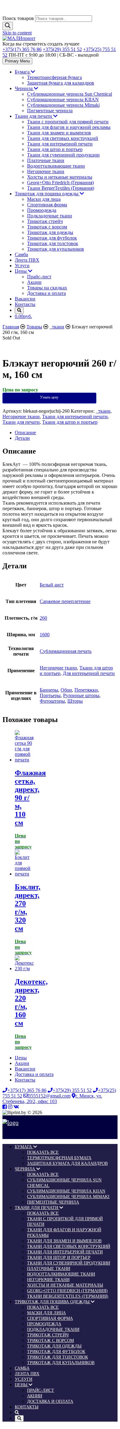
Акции (34, 282)
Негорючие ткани (45, 171)
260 (43, 618)
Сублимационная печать (65, 651)
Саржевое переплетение (65, 601)
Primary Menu (17, 61)
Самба (21, 254)
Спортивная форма (47, 204)
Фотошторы (52, 701)
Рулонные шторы (81, 695)
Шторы (75, 701)
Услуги (22, 265)
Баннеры (49, 690)
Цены (21, 271)
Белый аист (52, 584)
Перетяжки (86, 690)
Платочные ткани (45, 160)
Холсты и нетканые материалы (59, 177)
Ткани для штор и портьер (54, 149)
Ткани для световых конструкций (62, 138)
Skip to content (17, 32)
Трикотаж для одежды (50, 232)
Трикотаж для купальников (55, 249)
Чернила (24, 88)
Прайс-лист (39, 276)
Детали (22, 438)
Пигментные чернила (50, 110)
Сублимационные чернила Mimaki (63, 105)
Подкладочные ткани (49, 215)
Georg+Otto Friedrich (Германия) (60, 182)
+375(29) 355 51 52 (62, 49)
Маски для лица (44, 199)
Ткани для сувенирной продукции (63, 154)
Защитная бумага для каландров (60, 82)
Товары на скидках (47, 287)
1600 (45, 634)
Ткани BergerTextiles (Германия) (60, 188)
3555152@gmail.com (49, 1095)
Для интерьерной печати (89, 673)
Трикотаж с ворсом (47, 226)
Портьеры (50, 695)
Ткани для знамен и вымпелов (59, 132)
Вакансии (25, 298)
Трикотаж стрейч (45, 221)
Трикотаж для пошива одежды (47, 193)
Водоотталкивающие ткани (56, 166)
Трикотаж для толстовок (52, 243)
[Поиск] (7, 26)
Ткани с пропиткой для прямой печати (68, 121)
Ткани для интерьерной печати (60, 143)
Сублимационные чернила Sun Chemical (69, 94)
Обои (66, 690)
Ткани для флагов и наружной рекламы (68, 127)
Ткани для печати (34, 116)
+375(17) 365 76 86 (22, 49)
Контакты (25, 304)
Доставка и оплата (46, 293)
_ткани (103, 411)
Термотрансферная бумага (54, 77)
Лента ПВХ (27, 260)
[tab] (66, 432)
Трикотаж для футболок (52, 237)
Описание (25, 432)
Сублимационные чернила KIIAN (63, 99)
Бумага (23, 71)
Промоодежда (41, 210)
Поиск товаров (18, 18)
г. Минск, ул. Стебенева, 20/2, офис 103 (52, 1098)
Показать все (43, 1152)
